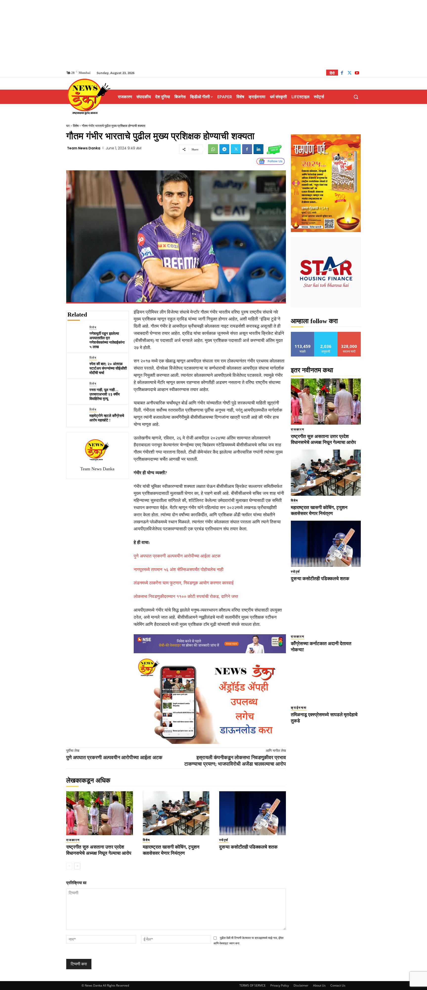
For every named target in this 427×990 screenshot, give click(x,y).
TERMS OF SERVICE (252, 985)
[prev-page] (69, 866)
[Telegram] (224, 149)
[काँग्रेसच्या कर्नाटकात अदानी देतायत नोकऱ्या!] (326, 609)
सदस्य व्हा (349, 334)
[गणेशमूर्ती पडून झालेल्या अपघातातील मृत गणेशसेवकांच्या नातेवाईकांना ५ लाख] (76, 334)
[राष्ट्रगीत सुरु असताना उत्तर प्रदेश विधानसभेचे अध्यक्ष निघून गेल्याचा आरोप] (99, 813)
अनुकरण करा (326, 334)
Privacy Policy (279, 985)
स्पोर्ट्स (223, 840)
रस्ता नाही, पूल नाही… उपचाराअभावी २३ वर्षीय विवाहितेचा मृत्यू (104, 394)
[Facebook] (342, 73)
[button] (356, 97)
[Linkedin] (258, 149)
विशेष (76, 126)
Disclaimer (301, 985)
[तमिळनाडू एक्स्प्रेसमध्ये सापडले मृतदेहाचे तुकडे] (326, 680)
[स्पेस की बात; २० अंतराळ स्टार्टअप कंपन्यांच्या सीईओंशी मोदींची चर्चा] (76, 365)
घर (68, 126)
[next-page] (77, 866)
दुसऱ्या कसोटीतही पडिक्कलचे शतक (248, 847)
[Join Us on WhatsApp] (274, 149)
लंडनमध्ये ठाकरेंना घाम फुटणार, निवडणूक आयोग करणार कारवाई (184, 582)
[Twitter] (349, 73)
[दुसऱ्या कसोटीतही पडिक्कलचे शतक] (252, 813)
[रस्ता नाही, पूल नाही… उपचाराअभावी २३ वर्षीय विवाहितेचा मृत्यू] (76, 390)
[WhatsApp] (213, 149)
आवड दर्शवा (302, 334)
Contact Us (337, 985)
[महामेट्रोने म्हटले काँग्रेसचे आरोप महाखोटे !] (76, 416)
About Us (319, 985)
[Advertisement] (213, 34)
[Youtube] (357, 73)
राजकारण (73, 840)
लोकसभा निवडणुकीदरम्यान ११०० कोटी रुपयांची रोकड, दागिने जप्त (186, 596)
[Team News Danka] (97, 449)
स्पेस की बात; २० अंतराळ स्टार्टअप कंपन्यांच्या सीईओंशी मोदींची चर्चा (108, 368)
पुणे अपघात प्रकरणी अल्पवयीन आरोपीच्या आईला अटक (177, 556)
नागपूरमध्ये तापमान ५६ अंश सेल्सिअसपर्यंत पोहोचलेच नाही (178, 569)
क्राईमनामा (299, 708)
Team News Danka (83, 148)
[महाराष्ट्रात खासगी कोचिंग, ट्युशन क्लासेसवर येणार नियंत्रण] (176, 813)
